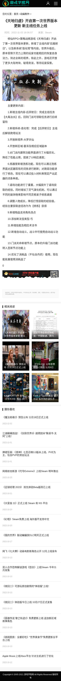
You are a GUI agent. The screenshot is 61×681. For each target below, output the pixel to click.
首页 (16, 14)
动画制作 (24, 14)
